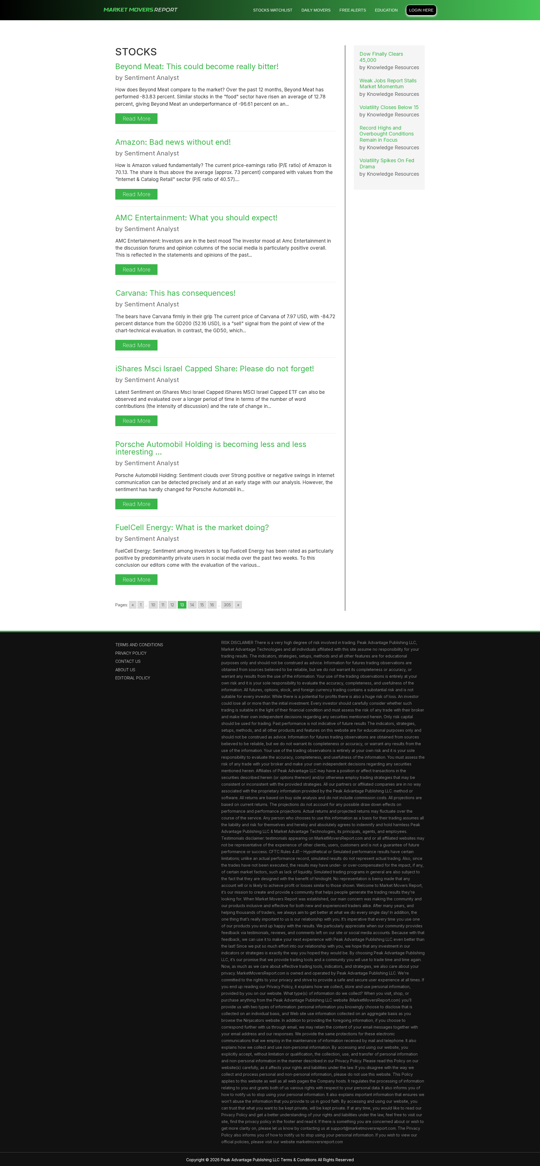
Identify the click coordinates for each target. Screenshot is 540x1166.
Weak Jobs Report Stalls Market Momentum (388, 84)
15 (202, 604)
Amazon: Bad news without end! (173, 142)
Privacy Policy (131, 653)
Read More (136, 118)
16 (212, 604)
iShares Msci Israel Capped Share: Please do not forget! (214, 368)
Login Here (421, 10)
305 (227, 604)
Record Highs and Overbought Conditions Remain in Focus (386, 134)
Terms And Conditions (139, 644)
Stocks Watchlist (272, 10)
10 (153, 604)
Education (386, 10)
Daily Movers (316, 10)
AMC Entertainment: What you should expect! (196, 217)
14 (192, 604)
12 (172, 604)
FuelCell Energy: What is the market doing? (192, 527)
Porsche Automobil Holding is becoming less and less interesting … (210, 448)
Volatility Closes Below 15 (389, 107)
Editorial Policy (132, 677)
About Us (125, 669)
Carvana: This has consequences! (175, 293)
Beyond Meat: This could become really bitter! (197, 66)
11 (162, 604)
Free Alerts (352, 10)
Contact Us (128, 661)
